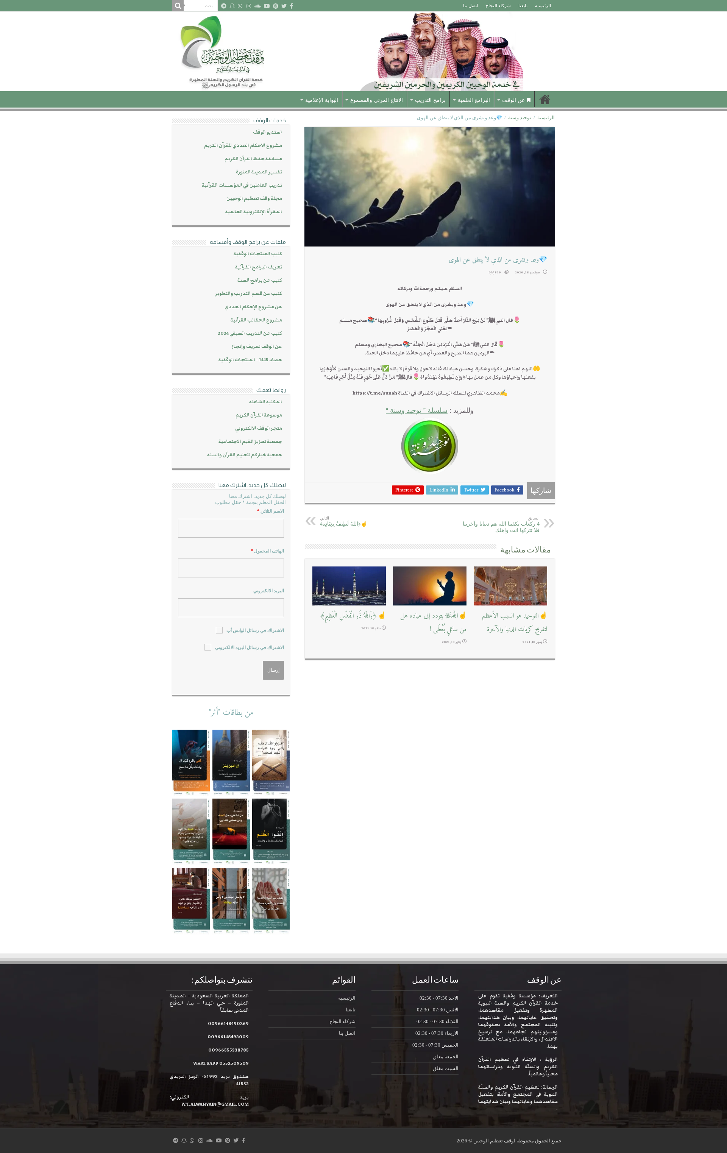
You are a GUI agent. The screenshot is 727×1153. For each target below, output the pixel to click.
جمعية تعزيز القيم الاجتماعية (250, 441)
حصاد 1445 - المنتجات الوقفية (250, 360)
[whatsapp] (240, 6)
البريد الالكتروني (268, 590)
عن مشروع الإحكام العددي (253, 306)
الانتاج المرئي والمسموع (376, 100)
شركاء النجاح (498, 5)
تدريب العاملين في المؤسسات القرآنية (242, 185)
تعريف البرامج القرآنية (258, 267)
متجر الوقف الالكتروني (258, 428)
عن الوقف (513, 100)
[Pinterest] (275, 6)
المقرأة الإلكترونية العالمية (253, 211)
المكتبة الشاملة (265, 402)
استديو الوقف (267, 132)
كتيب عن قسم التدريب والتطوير (248, 293)
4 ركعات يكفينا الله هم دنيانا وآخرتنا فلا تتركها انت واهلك (501, 524)
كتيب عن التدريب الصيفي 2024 (250, 333)
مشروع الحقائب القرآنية (256, 320)
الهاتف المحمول (267, 551)
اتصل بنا (470, 5)
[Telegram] (223, 6)
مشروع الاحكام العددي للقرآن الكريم (243, 145)
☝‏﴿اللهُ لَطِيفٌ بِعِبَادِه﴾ (343, 521)
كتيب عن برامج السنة (259, 280)
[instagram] (249, 6)
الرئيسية (543, 5)
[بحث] (178, 5)
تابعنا (522, 5)
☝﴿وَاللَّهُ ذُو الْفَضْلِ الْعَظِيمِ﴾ (353, 616)
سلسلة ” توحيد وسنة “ (417, 410)
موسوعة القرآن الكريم (259, 415)
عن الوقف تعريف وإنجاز (257, 346)
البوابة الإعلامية (321, 100)
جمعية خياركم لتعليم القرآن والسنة (244, 455)
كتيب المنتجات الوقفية (258, 253)
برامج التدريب (430, 100)
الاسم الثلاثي (270, 511)
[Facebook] (291, 6)
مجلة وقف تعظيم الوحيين (254, 198)
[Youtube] (267, 6)
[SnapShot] (232, 6)
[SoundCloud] (257, 6)
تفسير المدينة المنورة (259, 172)
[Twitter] (284, 6)
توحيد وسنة (519, 117)
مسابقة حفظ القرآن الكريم (253, 158)
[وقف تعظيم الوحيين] (363, 51)
